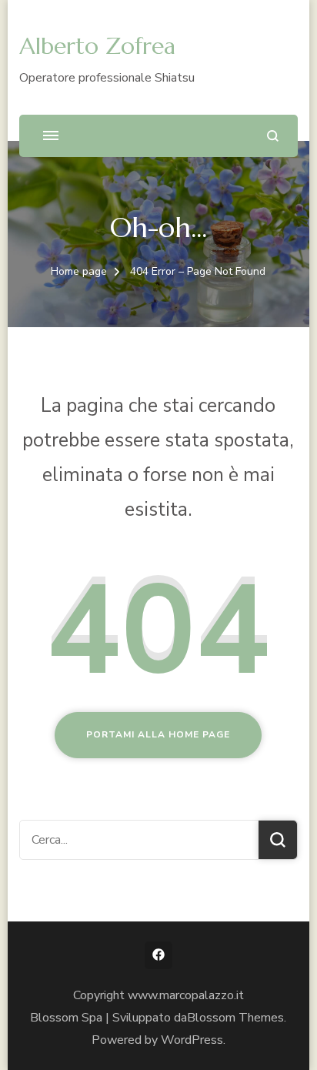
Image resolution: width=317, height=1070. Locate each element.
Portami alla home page (158, 734)
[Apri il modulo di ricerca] (272, 136)
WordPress (192, 1040)
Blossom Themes (235, 1017)
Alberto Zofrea (97, 46)
